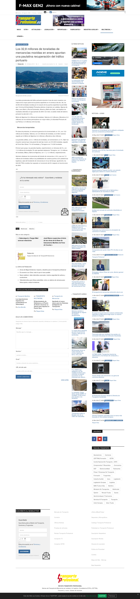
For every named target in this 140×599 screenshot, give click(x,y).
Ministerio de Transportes (101, 489)
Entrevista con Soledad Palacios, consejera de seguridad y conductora (79, 140)
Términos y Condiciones (41, 202)
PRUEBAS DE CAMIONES (111, 254)
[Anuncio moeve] (108, 73)
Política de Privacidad (97, 549)
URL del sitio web (21, 367)
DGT (95, 469)
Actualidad (36, 29)
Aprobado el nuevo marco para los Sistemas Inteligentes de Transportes (60, 304)
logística (112, 482)
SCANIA (107, 175)
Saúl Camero (112, 175)
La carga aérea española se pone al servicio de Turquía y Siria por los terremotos (79, 333)
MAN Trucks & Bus (99, 486)
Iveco (108, 479)
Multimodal (106, 29)
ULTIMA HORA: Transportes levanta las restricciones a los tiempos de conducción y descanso (105, 355)
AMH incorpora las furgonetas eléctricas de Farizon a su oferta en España (79, 160)
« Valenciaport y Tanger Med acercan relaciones (28, 239)
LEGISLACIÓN (108, 135)
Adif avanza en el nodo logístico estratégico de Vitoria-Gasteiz (79, 246)
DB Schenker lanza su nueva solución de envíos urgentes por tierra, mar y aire (78, 352)
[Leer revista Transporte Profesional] (108, 94)
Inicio (19, 29)
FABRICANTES (108, 215)
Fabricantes (75, 29)
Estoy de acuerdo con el (33, 202)
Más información (91, 596)
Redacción (21, 64)
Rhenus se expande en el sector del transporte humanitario (79, 100)
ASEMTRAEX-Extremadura (112, 295)
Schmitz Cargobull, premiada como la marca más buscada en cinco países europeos (107, 416)
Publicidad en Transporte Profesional (102, 528)
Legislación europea (100, 482)
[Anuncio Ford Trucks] (70, 5)
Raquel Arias (40, 311)
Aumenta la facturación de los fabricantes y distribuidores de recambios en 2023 (105, 190)
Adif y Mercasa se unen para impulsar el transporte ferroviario (79, 209)
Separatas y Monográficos (99, 517)
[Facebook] (94, 439)
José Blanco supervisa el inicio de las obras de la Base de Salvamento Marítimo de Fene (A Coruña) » (55, 241)
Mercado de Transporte (61, 512)
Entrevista (108, 277)
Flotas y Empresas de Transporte (104, 472)
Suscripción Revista (97, 539)
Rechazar (112, 596)
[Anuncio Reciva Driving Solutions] (108, 47)
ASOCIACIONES (108, 195)
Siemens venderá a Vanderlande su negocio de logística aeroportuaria (79, 313)
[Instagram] (105, 439)
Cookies (93, 555)
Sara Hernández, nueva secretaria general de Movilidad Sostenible (79, 265)
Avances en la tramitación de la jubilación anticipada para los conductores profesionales (108, 131)
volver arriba (65, 380)
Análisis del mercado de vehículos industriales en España (107, 210)
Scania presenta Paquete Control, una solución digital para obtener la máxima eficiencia (106, 170)
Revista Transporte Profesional (63, 533)
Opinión (19, 36)
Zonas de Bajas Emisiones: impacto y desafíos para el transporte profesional (43, 270)
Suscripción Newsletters (98, 533)
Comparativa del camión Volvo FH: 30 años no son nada (107, 250)
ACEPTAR (102, 596)
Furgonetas (107, 475)
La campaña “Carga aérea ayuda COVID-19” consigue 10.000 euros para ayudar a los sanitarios (79, 395)
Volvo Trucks (110, 503)
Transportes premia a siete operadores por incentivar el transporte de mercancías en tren (79, 284)
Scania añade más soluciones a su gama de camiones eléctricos (105, 376)
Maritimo (32, 229)
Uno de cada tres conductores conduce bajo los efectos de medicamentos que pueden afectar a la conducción (78, 120)
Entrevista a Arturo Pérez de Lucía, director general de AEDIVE (107, 272)
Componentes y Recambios (102, 465)
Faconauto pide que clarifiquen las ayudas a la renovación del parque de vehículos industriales (106, 335)
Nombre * (19, 351)
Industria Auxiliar (91, 29)
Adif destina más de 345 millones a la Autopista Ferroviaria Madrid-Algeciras (79, 190)
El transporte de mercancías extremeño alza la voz (107, 292)
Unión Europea (98, 503)
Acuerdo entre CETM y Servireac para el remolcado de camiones (107, 151)
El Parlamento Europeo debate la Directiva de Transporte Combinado (106, 396)
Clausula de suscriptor (98, 544)
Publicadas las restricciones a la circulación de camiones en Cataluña (106, 230)
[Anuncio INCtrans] (88, 20)
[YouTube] (99, 439)
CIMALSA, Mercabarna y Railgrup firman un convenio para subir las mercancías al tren (79, 228)
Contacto (40, 13)
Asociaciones (98, 455)
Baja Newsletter (96, 565)
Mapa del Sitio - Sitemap (98, 560)
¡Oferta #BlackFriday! (97, 512)
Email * (18, 359)
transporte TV (58, 539)
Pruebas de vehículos (60, 528)
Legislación (48, 29)
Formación (97, 475)
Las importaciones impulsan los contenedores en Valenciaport (22, 301)
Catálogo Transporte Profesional (101, 523)
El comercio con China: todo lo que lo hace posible (35, 272)
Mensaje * (19, 328)
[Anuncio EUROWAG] (108, 60)
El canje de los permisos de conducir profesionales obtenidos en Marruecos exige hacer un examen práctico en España (107, 314)
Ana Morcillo (22, 307)
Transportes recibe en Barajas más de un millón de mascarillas (78, 414)
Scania (116, 493)
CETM (26, 29)
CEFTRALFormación (100, 458)
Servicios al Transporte (101, 499)
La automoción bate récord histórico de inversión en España (78, 81)
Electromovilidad (105, 469)
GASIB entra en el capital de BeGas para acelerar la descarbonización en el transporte (79, 63)
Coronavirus (117, 465)
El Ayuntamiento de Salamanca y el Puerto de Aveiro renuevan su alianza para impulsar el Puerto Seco (41, 305)
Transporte (114, 499)
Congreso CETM (59, 544)
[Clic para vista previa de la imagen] (42, 80)
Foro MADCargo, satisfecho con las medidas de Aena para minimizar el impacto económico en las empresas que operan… (79, 373)
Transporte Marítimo (22, 44)
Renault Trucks (106, 493)
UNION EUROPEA (109, 400)
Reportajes (61, 29)
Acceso (34, 13)
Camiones (108, 455)
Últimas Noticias (59, 523)
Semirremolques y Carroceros (113, 420)
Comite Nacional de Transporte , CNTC (105, 462)
